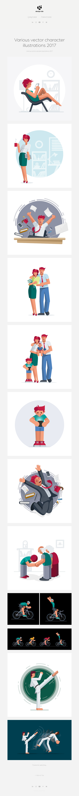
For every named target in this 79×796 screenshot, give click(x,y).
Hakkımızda (46, 17)
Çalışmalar (32, 17)
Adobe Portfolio (42, 790)
